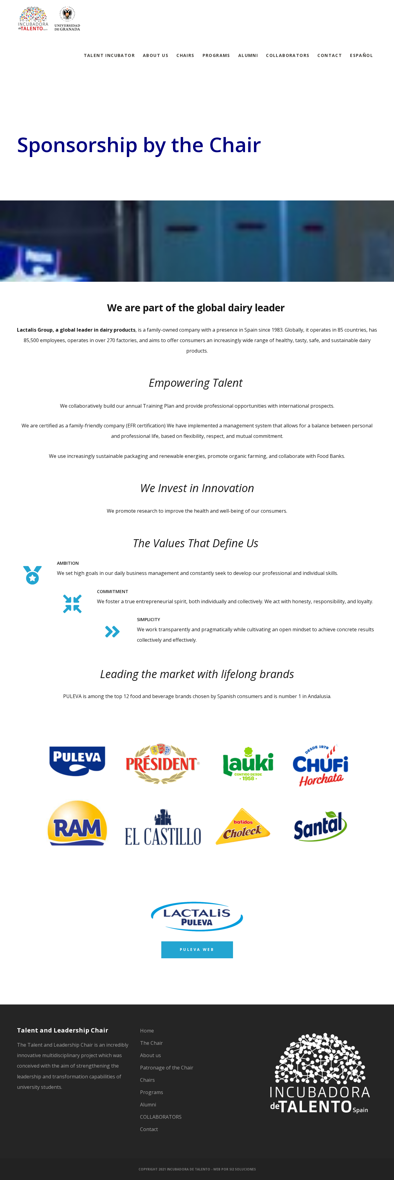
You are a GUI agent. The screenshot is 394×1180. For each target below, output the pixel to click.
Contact (149, 1129)
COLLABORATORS (161, 1116)
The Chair (151, 1043)
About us (150, 1055)
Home (147, 1030)
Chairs (147, 1080)
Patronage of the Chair (166, 1067)
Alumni (148, 1104)
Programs (151, 1092)
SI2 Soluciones (242, 1169)
